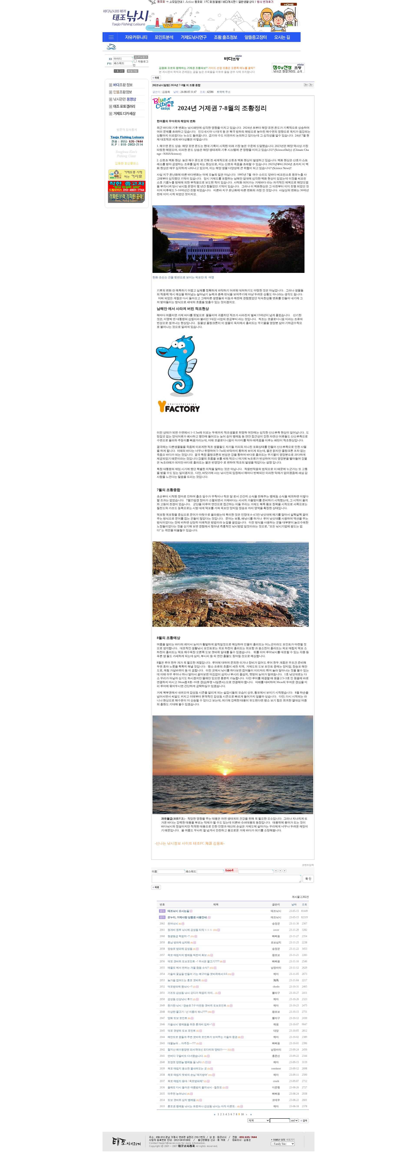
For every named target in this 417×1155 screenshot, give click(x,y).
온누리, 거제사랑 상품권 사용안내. (187, 917)
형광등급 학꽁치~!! (179, 936)
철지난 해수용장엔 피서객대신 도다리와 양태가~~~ (197, 1049)
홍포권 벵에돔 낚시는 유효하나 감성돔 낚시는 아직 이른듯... (202, 1106)
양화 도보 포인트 (177, 1018)
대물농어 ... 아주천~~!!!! (182, 1043)
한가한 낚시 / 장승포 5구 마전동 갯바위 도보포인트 (197, 1005)
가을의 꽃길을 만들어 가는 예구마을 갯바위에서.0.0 (197, 974)
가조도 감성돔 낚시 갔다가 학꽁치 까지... (191, 992)
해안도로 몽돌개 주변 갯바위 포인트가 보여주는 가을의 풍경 (202, 1037)
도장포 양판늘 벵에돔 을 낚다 (185, 1062)
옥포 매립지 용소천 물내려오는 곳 (187, 1068)
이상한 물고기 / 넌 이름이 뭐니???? (187, 1011)
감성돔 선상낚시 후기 (180, 999)
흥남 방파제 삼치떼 (179, 942)
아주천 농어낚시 (177, 1093)
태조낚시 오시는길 (178, 911)
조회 (304, 904)
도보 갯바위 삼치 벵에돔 (182, 1100)
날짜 (294, 904)
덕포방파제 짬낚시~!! (180, 986)
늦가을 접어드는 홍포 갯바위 (184, 980)
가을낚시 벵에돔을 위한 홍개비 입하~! (190, 1024)
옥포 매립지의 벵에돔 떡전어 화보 (187, 955)
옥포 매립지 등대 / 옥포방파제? (185, 1081)
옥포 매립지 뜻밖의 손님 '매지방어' (188, 1074)
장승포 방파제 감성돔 (180, 948)
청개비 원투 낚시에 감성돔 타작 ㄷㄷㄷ (190, 929)
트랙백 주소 (223, 91)
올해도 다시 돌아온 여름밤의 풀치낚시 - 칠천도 (195, 1087)
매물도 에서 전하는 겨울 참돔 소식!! (188, 967)
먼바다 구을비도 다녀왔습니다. (186, 1055)
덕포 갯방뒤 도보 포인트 (182, 1030)
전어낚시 (173, 923)
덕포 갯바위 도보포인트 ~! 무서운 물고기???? (193, 961)
